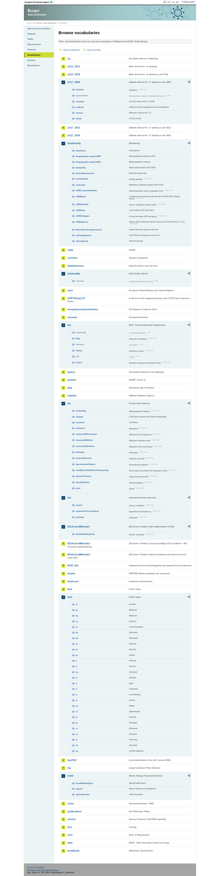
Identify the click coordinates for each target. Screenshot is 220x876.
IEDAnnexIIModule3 (78, 543)
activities (80, 89)
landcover (73, 581)
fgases (71, 372)
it (76, 683)
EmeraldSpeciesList (85, 173)
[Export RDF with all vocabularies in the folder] (189, 82)
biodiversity (74, 143)
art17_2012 (73, 127)
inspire (71, 573)
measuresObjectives (85, 446)
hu (77, 672)
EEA (39, 2)
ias (69, 403)
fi (76, 661)
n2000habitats (82, 204)
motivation (81, 185)
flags (78, 338)
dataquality (81, 168)
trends (79, 118)
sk (77, 745)
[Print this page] (174, 2)
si (76, 740)
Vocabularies (33, 55)
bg (77, 616)
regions (79, 789)
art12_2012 (73, 66)
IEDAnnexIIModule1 (78, 526)
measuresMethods (84, 440)
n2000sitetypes (82, 216)
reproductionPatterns (85, 464)
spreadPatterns (83, 482)
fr (76, 666)
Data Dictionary (50, 23)
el (76, 649)
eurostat (72, 317)
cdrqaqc (79, 417)
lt (76, 689)
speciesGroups (83, 794)
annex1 (79, 505)
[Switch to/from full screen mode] (178, 2)
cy (77, 621)
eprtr (70, 290)
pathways (80, 452)
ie (76, 678)
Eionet (39, 23)
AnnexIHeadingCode (85, 534)
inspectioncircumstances (87, 511)
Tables (30, 39)
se (77, 734)
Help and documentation (38, 28)
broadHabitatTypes (84, 783)
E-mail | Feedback (35, 867)
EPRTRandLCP (76, 298)
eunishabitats (82, 179)
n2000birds (81, 196)
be (77, 610)
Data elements (34, 44)
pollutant (80, 517)
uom (70, 835)
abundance (81, 151)
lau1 (69, 589)
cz (77, 627)
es (77, 655)
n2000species (82, 222)
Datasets (31, 34)
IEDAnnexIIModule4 (78, 554)
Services (31, 60)
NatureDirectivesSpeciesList (89, 230)
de (77, 632)
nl (77, 712)
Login (168, 2)
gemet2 (71, 380)
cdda (70, 250)
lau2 (69, 597)
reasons (79, 113)
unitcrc (79, 362)
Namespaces (33, 65)
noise (70, 803)
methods (80, 107)
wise (70, 843)
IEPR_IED (73, 565)
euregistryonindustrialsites (82, 309)
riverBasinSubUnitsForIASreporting (92, 470)
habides (72, 395)
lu (77, 695)
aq (68, 58)
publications (74, 811)
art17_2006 (73, 82)
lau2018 (71, 760)
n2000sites (80, 210)
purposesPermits (84, 458)
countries (80, 101)
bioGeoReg (81, 411)
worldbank (73, 850)
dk (77, 638)
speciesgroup (82, 241)
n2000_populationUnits (86, 190)
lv (76, 700)
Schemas (31, 49)
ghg (69, 387)
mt (77, 706)
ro (77, 728)
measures (80, 428)
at (76, 604)
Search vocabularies (71, 50)
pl (77, 717)
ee (77, 644)
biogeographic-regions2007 (88, 156)
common (72, 258)
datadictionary (75, 266)
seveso (71, 819)
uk (77, 751)
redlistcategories (83, 235)
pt (77, 723)
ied (69, 497)
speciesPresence (83, 476)
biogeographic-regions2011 (88, 162)
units (78, 488)
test (69, 827)
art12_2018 (73, 74)
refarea (79, 350)
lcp (69, 768)
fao (69, 325)
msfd (70, 776)
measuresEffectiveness (86, 434)
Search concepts (94, 50)
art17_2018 (73, 135)
